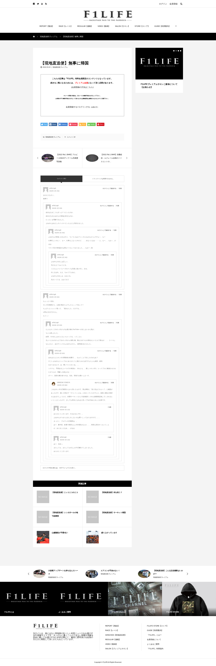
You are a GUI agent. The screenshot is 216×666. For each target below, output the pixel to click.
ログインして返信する (109, 188)
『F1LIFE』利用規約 (155, 649)
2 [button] (176, 50)
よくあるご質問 (153, 644)
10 (74, 137)
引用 (120, 188)
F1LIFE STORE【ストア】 (157, 626)
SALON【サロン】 (122, 26)
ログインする (89, 107)
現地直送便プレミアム (43, 51)
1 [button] (173, 50)
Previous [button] (28, 574)
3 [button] (178, 50)
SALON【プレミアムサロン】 (117, 649)
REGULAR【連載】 (85, 26)
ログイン (62, 468)
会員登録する (71, 107)
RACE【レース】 (65, 26)
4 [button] (180, 50)
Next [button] (187, 574)
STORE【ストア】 (142, 26)
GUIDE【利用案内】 (162, 26)
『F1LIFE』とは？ (154, 635)
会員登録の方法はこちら (82, 87)
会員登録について (154, 639)
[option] (159, 70)
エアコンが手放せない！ (110, 571)
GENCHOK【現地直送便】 (115, 635)
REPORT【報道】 (47, 26)
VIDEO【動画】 (104, 26)
